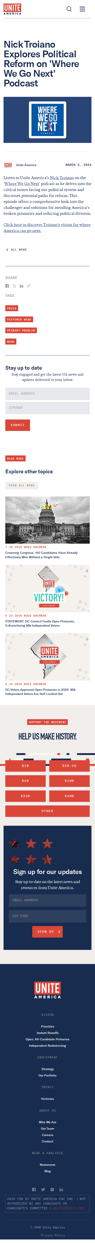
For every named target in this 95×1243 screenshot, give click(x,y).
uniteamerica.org (68, 1208)
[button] (82, 9)
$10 (25, 766)
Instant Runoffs (48, 1033)
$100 (69, 781)
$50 (25, 781)
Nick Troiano (62, 177)
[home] (12, 9)
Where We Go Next (21, 183)
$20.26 (69, 766)
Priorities (47, 1026)
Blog (47, 1171)
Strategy (48, 1069)
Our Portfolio (47, 1075)
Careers (47, 1135)
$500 (69, 796)
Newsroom (47, 1165)
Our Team (47, 1129)
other (47, 811)
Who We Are (47, 1122)
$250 (25, 796)
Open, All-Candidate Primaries (47, 1039)
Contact (47, 1141)
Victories (47, 1099)
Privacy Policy (53, 1235)
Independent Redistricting (47, 1046)
